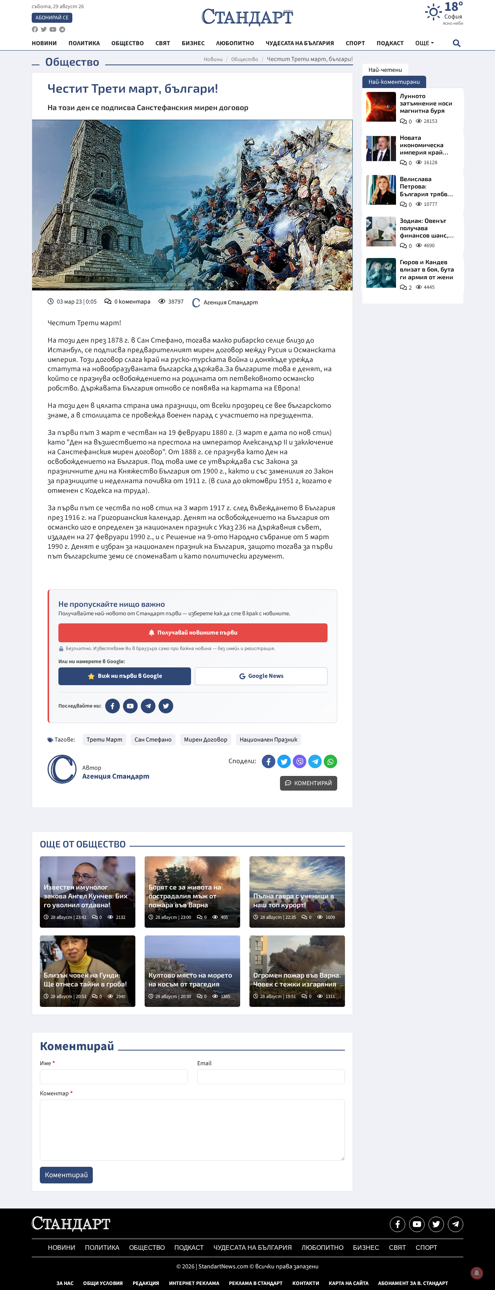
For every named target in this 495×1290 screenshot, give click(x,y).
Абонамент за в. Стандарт (413, 1283)
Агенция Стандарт (231, 302)
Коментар (56, 1093)
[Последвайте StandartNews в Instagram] (44, 29)
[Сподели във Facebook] (268, 761)
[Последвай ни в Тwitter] (436, 1224)
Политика (102, 1247)
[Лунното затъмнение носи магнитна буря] (381, 107)
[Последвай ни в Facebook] (397, 1224)
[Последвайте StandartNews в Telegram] (62, 29)
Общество (244, 59)
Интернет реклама (194, 1283)
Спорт (426, 1247)
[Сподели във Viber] (299, 761)
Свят (397, 1247)
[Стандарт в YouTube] (130, 706)
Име (47, 1063)
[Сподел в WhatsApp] (330, 761)
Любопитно (322, 1247)
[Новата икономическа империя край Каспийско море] (381, 148)
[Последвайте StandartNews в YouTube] (53, 29)
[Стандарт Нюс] (71, 1230)
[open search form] (456, 43)
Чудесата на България (252, 1247)
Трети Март (104, 739)
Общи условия (103, 1283)
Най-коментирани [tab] (394, 82)
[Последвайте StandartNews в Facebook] (35, 29)
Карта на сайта (349, 1283)
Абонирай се (52, 18)
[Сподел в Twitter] (284, 761)
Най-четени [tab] (385, 70)
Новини (213, 59)
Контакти (305, 1283)
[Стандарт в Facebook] (112, 706)
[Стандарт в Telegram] (148, 706)
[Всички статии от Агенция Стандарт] (62, 769)
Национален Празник (268, 739)
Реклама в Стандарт (256, 1283)
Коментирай (312, 783)
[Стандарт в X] (166, 706)
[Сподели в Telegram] (315, 761)
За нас (64, 1283)
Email (204, 1063)
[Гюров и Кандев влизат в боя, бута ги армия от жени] (381, 273)
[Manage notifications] (477, 1273)
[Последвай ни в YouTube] (417, 1224)
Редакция (146, 1283)
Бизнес (366, 1247)
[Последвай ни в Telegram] (455, 1224)
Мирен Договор (205, 739)
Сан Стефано (153, 739)
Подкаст (189, 1247)
